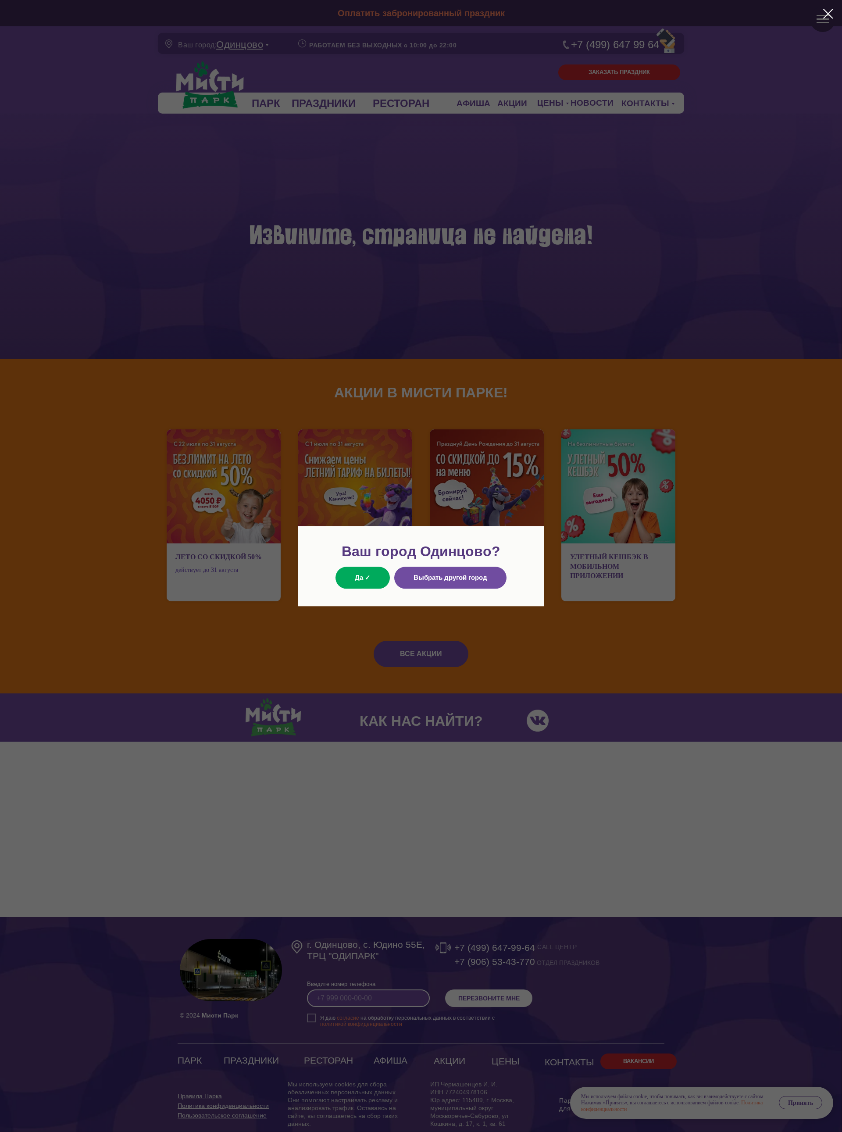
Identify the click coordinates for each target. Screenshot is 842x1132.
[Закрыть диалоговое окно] (828, 13)
